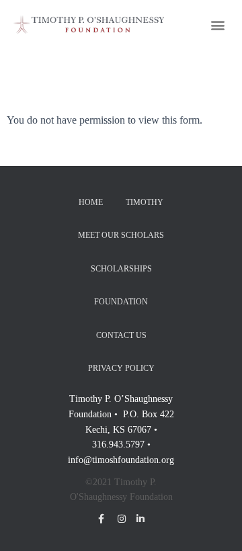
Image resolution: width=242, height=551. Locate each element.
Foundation (121, 301)
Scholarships (121, 268)
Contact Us (121, 335)
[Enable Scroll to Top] (215, 524)
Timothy (144, 202)
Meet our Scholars (121, 235)
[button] (217, 24)
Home (91, 202)
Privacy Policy (121, 368)
